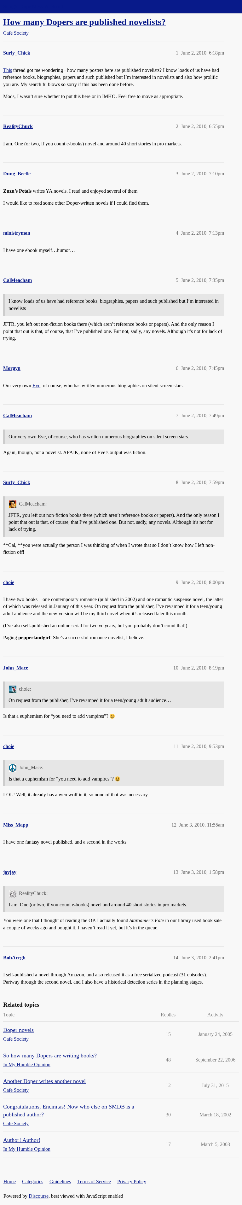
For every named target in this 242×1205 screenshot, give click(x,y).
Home (9, 1181)
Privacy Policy (131, 1181)
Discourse (39, 1196)
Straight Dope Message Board (33, 6)
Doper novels (18, 1030)
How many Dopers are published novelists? (84, 22)
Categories (32, 1181)
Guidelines (60, 1181)
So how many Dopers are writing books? (50, 1055)
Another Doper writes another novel (44, 1081)
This (7, 70)
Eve (36, 385)
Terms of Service (94, 1181)
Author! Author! (21, 1140)
